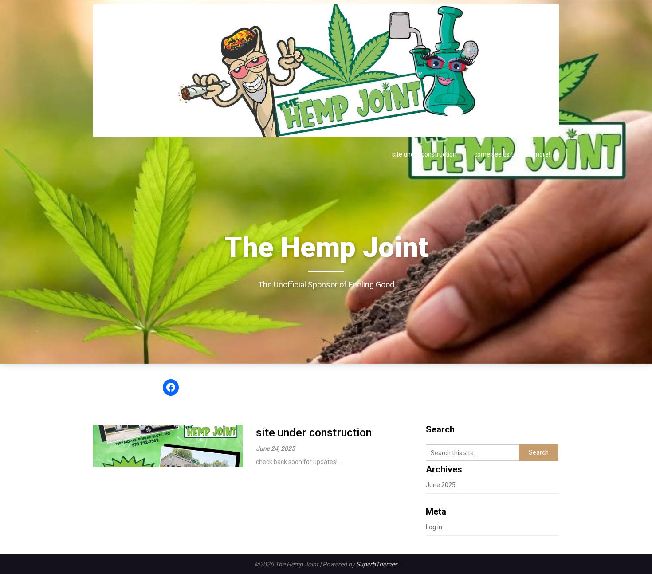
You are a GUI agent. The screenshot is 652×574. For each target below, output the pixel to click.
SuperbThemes (376, 564)
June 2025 (441, 484)
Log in (434, 527)
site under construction (424, 154)
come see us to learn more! (512, 154)
